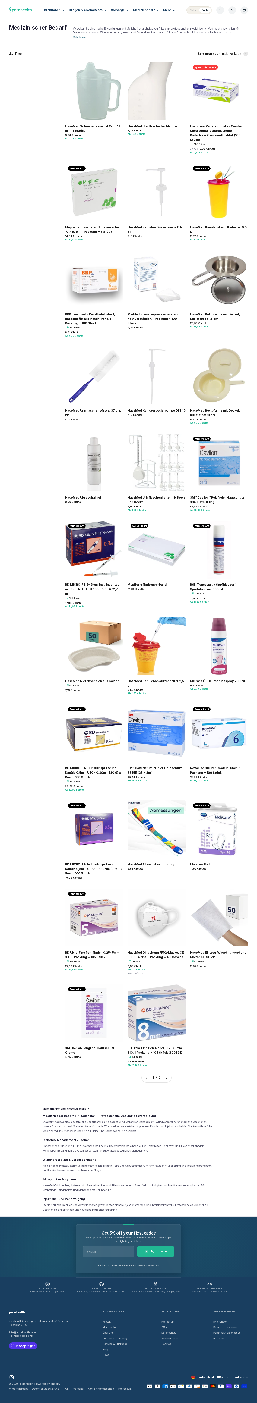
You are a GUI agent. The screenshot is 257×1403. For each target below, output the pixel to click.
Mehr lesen (79, 37)
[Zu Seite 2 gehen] (166, 1077)
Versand (78, 1388)
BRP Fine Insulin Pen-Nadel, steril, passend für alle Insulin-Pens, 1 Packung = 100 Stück (90, 318)
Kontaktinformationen (101, 1388)
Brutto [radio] (205, 10)
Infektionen (52, 10)
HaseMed (218, 1338)
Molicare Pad (200, 864)
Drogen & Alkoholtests (86, 10)
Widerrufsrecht (170, 1338)
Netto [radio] (193, 10)
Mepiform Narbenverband (147, 584)
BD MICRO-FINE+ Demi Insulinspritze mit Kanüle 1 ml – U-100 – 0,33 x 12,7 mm (92, 589)
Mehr (167, 10)
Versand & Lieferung (115, 1338)
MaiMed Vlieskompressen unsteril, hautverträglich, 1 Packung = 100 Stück (153, 318)
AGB (164, 1327)
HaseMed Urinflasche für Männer (153, 126)
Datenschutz (168, 1332)
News (106, 1354)
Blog (105, 1349)
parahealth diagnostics (226, 1332)
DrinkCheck (220, 1321)
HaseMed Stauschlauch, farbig (151, 864)
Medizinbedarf (144, 10)
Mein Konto (109, 1327)
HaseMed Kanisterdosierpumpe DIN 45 (157, 410)
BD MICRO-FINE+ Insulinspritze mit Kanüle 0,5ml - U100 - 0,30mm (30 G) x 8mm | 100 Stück (93, 868)
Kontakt (107, 1321)
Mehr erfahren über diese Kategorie (64, 1108)
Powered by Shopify (47, 1383)
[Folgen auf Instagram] (11, 1377)
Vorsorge (118, 10)
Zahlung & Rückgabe (115, 1343)
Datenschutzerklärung (147, 1265)
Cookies (166, 1343)
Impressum (167, 1321)
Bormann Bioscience (225, 1327)
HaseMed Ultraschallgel (83, 497)
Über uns (108, 1332)
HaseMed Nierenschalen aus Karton (92, 681)
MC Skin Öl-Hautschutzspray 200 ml (217, 681)
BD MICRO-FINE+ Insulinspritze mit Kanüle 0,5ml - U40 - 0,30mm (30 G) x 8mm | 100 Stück (93, 772)
